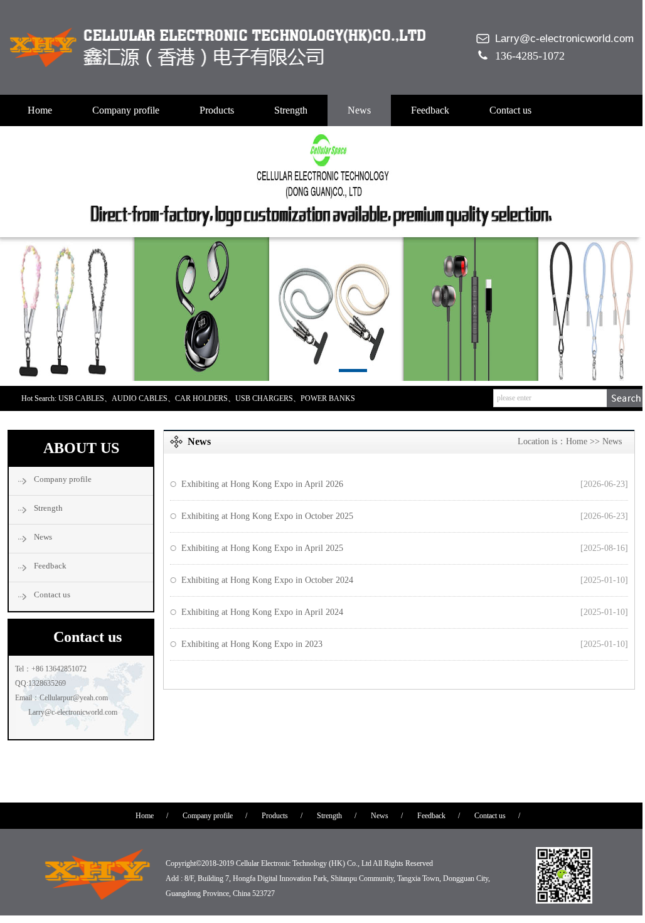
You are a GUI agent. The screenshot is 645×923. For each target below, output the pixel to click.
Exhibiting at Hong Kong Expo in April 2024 (262, 612)
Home (40, 110)
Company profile (125, 110)
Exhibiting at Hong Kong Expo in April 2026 (262, 484)
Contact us (510, 110)
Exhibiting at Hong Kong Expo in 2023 (251, 644)
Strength (290, 110)
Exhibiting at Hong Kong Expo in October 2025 (267, 516)
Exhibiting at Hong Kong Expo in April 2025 (262, 548)
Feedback (430, 110)
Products (217, 110)
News (359, 110)
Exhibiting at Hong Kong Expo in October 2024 (267, 580)
